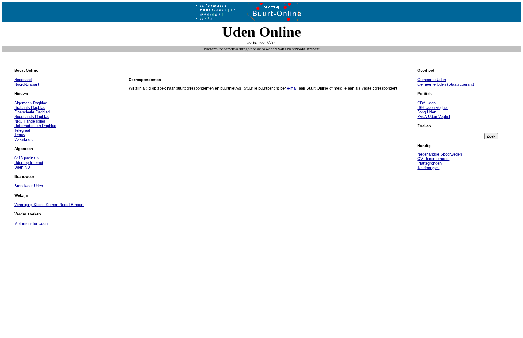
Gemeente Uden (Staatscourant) (445, 84)
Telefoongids (428, 168)
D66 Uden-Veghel (432, 107)
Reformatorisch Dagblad (35, 125)
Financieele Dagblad (32, 112)
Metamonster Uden (31, 223)
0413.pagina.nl (27, 158)
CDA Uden (426, 103)
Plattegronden (429, 163)
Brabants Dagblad (29, 107)
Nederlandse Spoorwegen (439, 154)
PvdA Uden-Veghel (433, 116)
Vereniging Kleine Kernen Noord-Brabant (49, 204)
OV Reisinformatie (433, 158)
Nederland (23, 79)
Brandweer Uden (28, 186)
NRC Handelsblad (29, 121)
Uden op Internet (28, 162)
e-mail (292, 88)
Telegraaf (22, 130)
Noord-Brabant (26, 84)
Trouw (19, 135)
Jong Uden (426, 112)
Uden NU (22, 167)
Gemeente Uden (431, 79)
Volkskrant (23, 139)
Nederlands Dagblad (31, 116)
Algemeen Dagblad (30, 103)
